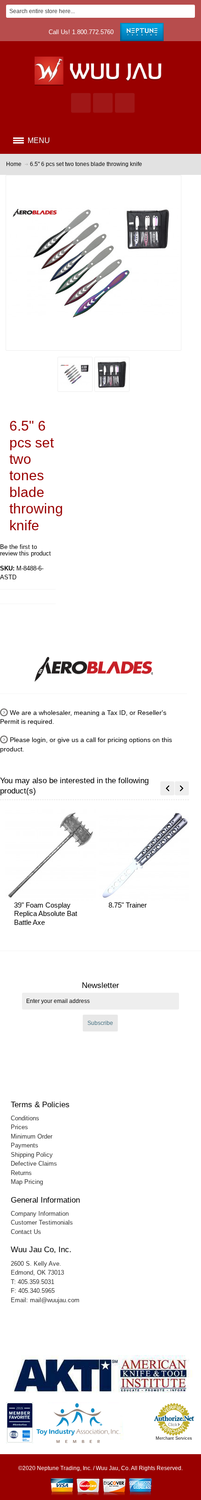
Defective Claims (34, 1163)
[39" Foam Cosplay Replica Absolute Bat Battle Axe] (52, 855)
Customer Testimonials (42, 1222)
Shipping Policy (32, 1154)
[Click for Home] (101, 70)
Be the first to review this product (25, 550)
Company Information (40, 1213)
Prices (19, 1127)
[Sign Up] (125, 103)
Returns (21, 1172)
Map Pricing (27, 1181)
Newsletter (100, 985)
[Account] (81, 103)
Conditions (25, 1118)
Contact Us (26, 1231)
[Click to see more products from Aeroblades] (93, 665)
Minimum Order (31, 1136)
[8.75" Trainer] (146, 855)
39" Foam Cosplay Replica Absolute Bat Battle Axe (45, 913)
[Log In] (103, 103)
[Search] (188, 11)
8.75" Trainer (127, 905)
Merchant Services (174, 1438)
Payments (24, 1145)
